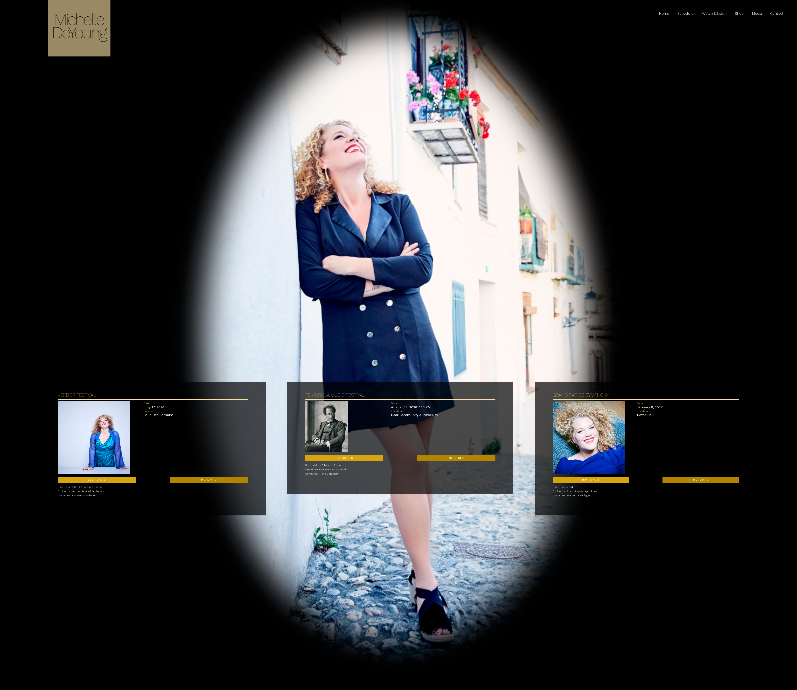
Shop (739, 14)
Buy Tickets (97, 479)
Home (664, 14)
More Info (208, 479)
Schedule (685, 14)
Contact (777, 14)
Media (757, 14)
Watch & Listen (714, 14)
